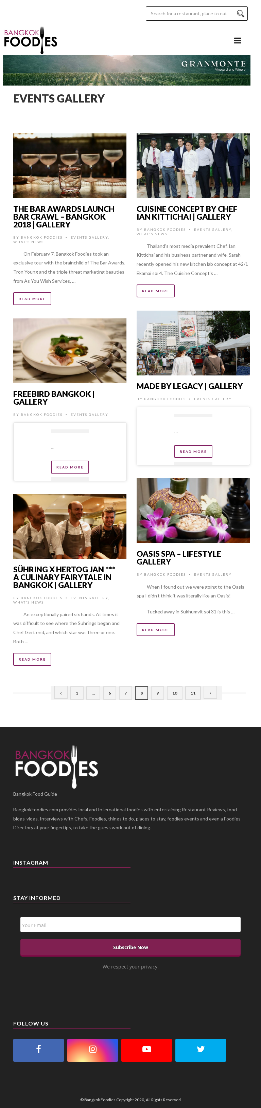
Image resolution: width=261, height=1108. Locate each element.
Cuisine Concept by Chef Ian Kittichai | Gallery (187, 212)
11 (193, 693)
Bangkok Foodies (42, 237)
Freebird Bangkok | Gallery (54, 397)
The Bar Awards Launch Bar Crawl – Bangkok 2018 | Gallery (64, 216)
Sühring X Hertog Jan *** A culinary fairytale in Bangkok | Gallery (64, 577)
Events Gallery (89, 237)
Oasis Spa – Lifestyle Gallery (179, 557)
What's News (28, 242)
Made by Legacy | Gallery (190, 386)
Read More (32, 299)
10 (174, 693)
